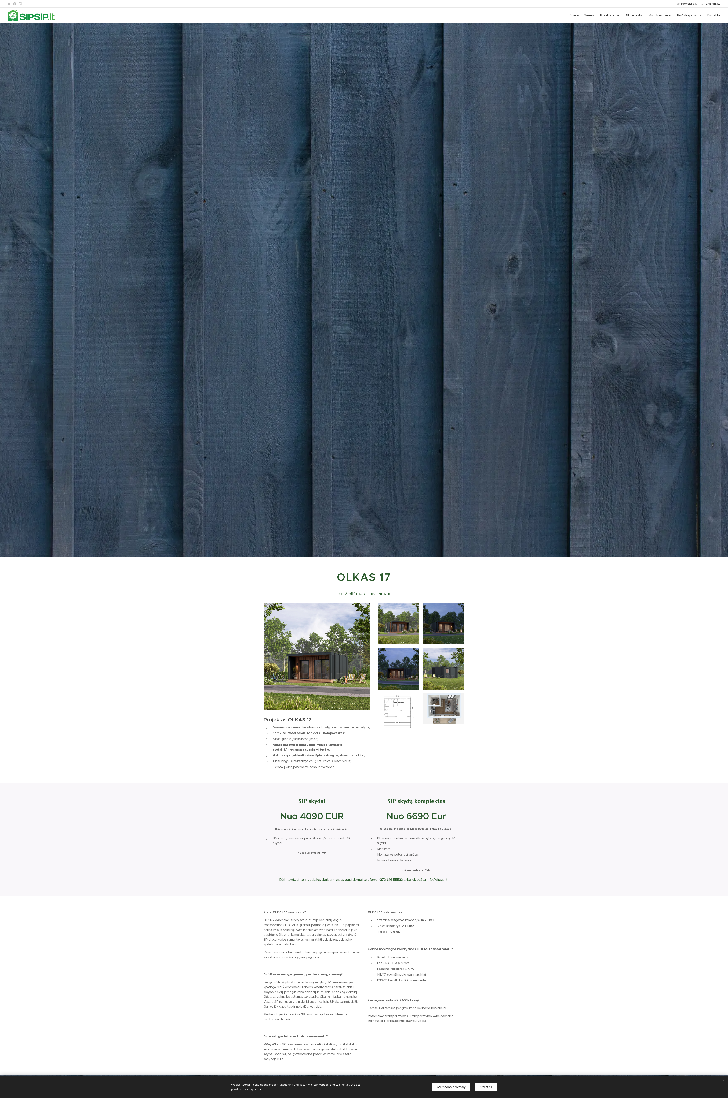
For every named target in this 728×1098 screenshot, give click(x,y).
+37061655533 (712, 3)
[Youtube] (9, 4)
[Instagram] (20, 4)
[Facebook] (14, 4)
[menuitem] (575, 15)
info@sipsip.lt (689, 3)
